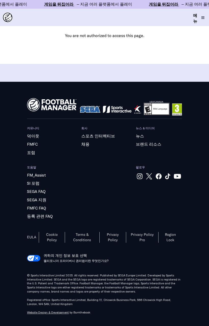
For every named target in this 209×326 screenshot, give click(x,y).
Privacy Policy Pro (142, 237)
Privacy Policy (113, 237)
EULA (31, 237)
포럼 (31, 152)
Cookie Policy (52, 237)
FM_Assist (36, 175)
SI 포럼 (33, 183)
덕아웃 (33, 136)
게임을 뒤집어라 (104, 4)
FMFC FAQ (36, 208)
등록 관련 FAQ (40, 216)
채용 (85, 144)
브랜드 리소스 (148, 144)
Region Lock (170, 237)
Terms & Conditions (82, 237)
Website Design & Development (48, 313)
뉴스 (140, 136)
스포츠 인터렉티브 (98, 136)
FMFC (32, 144)
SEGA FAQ (36, 191)
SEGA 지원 (36, 200)
